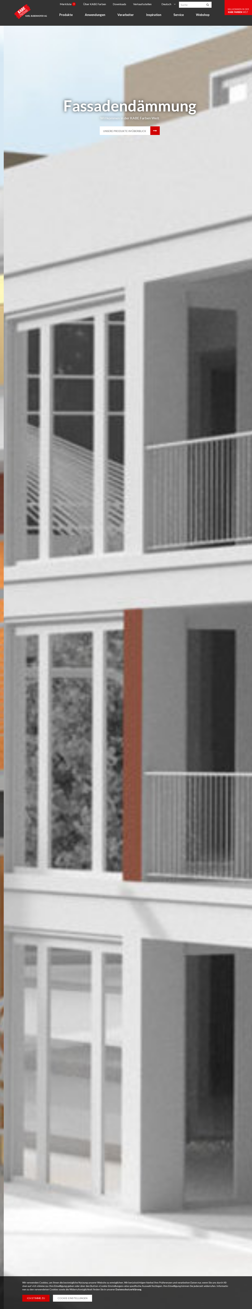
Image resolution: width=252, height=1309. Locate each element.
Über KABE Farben (94, 4)
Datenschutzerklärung (128, 1289)
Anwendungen (95, 15)
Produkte (66, 15)
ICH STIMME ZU (36, 1298)
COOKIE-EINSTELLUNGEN (72, 1298)
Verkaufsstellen (142, 4)
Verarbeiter (125, 15)
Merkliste (67, 4)
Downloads (119, 4)
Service (178, 15)
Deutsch (166, 4)
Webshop (202, 15)
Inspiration (153, 15)
